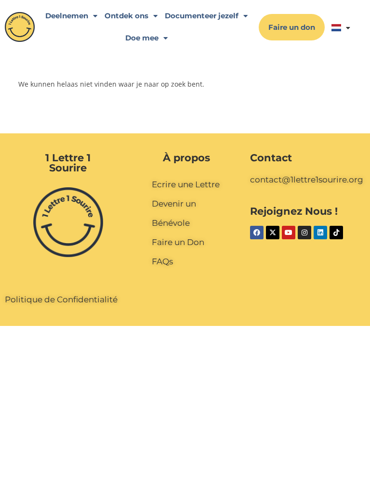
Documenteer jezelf (201, 15)
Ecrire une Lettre (186, 184)
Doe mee (142, 37)
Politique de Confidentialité (61, 299)
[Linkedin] (320, 232)
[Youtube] (288, 232)
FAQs (162, 261)
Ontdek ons (126, 15)
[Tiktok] (336, 232)
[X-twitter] (272, 232)
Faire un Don (178, 242)
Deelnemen (66, 15)
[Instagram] (304, 232)
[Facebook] (257, 232)
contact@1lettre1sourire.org (306, 179)
